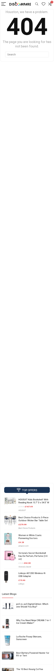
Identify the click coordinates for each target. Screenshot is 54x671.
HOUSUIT (22, 510)
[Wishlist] (43, 4)
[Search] (36, 4)
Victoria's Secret (24, 567)
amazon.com (23, 546)
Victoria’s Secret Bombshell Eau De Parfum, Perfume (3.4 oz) (32, 556)
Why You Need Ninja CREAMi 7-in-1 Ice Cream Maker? (33, 621)
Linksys (21, 584)
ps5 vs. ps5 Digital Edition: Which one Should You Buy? (32, 605)
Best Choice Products (26, 528)
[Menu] (3, 4)
